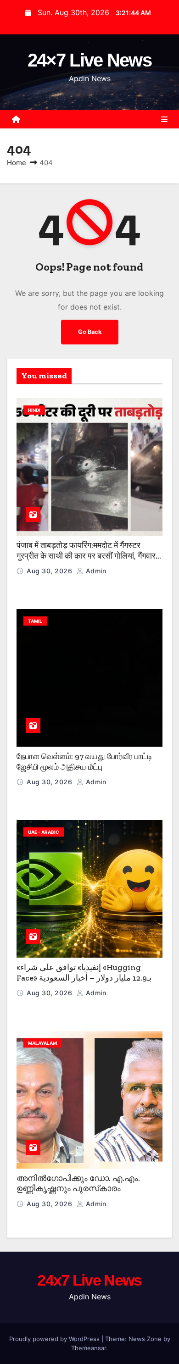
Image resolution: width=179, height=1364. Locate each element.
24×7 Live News (89, 60)
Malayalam (42, 1043)
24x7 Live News (89, 1280)
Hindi (34, 410)
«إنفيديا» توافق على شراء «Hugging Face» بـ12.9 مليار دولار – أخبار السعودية (84, 972)
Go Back (89, 331)
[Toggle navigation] (164, 119)
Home (16, 162)
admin (95, 571)
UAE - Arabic (43, 832)
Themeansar (88, 1348)
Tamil (35, 621)
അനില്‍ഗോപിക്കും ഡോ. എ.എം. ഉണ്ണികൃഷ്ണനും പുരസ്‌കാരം (78, 1183)
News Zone (145, 1338)
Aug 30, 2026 (50, 571)
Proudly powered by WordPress (55, 1338)
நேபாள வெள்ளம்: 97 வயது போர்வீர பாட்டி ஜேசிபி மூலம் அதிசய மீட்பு (84, 761)
